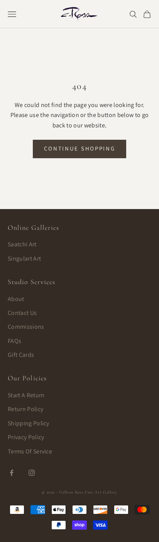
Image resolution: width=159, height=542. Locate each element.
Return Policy (25, 409)
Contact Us (22, 313)
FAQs (14, 341)
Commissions (26, 327)
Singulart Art (24, 258)
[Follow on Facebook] (11, 473)
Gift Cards (21, 355)
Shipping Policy (28, 423)
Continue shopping (79, 148)
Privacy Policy (26, 437)
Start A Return (26, 395)
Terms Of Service (30, 451)
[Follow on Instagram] (32, 473)
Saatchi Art (22, 244)
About (16, 299)
